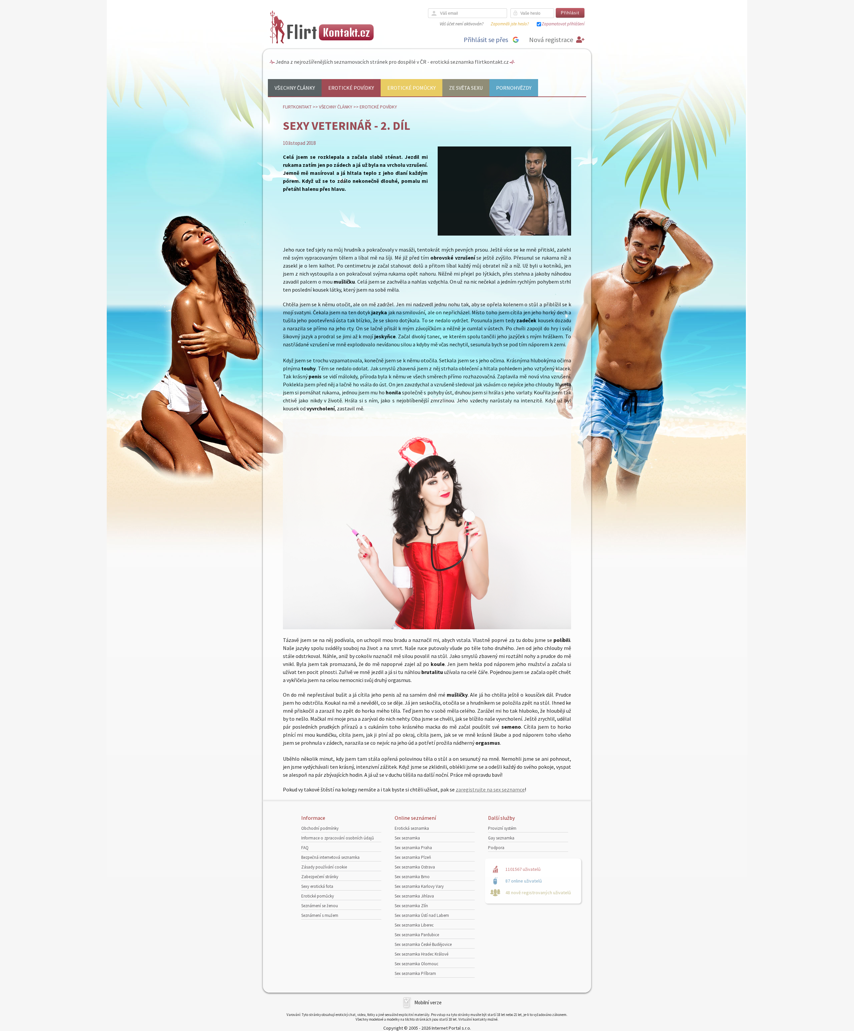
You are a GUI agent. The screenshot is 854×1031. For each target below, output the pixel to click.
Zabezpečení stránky (319, 877)
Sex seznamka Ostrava (415, 867)
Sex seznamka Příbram (415, 973)
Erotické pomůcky (411, 87)
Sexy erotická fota (317, 886)
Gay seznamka (501, 838)
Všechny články (295, 87)
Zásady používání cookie (324, 867)
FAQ (305, 847)
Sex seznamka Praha (413, 847)
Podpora (496, 847)
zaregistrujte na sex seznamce (490, 789)
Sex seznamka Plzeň (413, 857)
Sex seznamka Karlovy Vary (419, 886)
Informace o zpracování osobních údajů (337, 838)
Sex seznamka (407, 838)
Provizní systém (502, 828)
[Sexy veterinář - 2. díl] (504, 234)
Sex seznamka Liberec (414, 925)
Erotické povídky (351, 87)
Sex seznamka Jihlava (414, 896)
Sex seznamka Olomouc (416, 964)
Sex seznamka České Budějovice (423, 944)
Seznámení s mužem (319, 915)
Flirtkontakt (297, 107)
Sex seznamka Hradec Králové (421, 954)
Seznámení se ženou (319, 906)
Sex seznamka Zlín (411, 906)
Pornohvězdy (513, 87)
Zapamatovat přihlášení (563, 24)
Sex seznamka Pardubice (417, 935)
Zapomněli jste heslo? (510, 24)
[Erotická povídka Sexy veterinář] (427, 627)
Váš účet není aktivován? (461, 24)
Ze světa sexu (466, 87)
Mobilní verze (428, 1002)
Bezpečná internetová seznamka (330, 857)
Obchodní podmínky (320, 828)
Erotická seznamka (412, 828)
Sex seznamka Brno (412, 877)
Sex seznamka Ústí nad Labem (422, 915)
